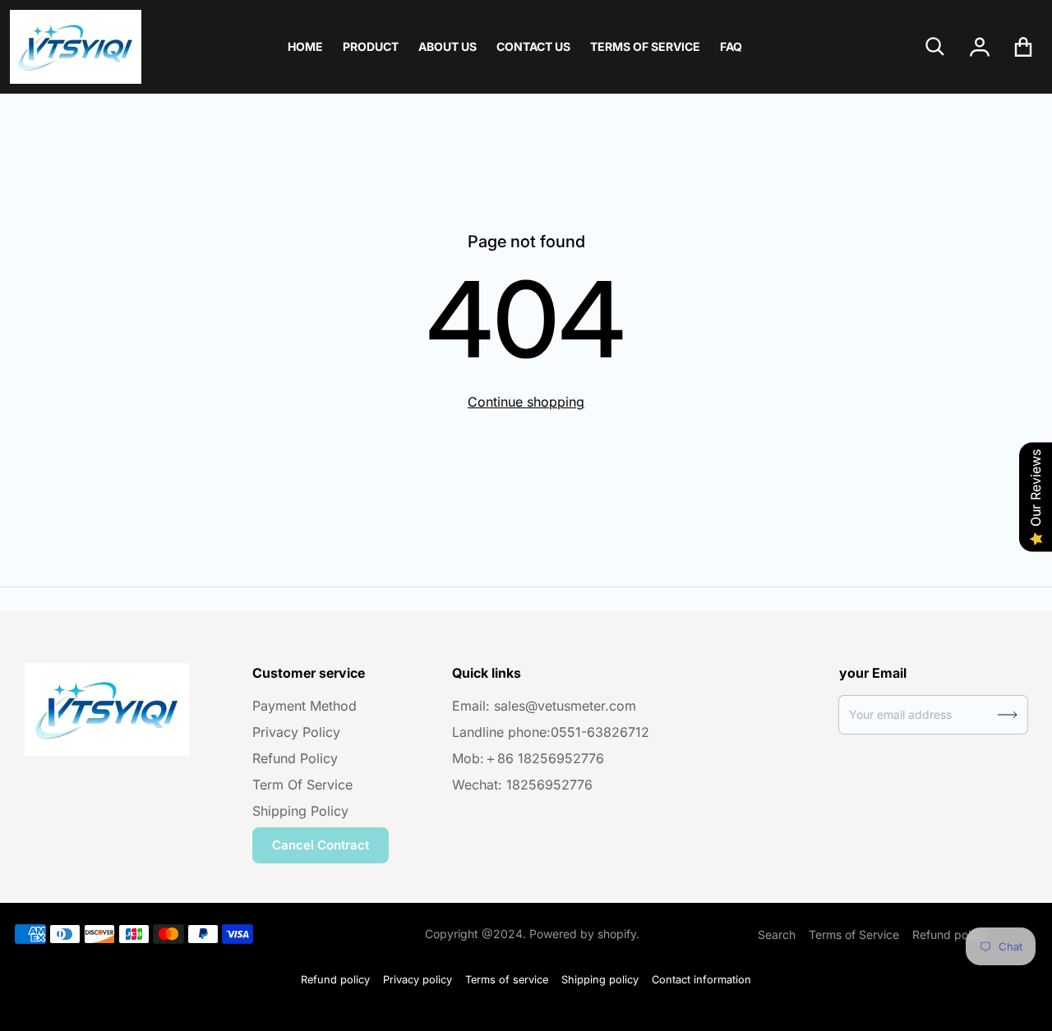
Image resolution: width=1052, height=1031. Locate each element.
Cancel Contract (320, 845)
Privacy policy (417, 979)
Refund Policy (295, 758)
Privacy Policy (296, 732)
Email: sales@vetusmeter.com (544, 705)
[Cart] (1023, 46)
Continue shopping (526, 402)
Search (777, 934)
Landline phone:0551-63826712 (550, 732)
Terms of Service (854, 934)
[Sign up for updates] (1007, 714)
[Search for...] (935, 47)
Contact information (701, 979)
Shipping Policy (300, 811)
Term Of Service (302, 784)
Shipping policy (600, 979)
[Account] (980, 46)
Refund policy (949, 934)
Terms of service (506, 979)
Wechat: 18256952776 (522, 784)
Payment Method (304, 705)
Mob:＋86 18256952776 (528, 758)
